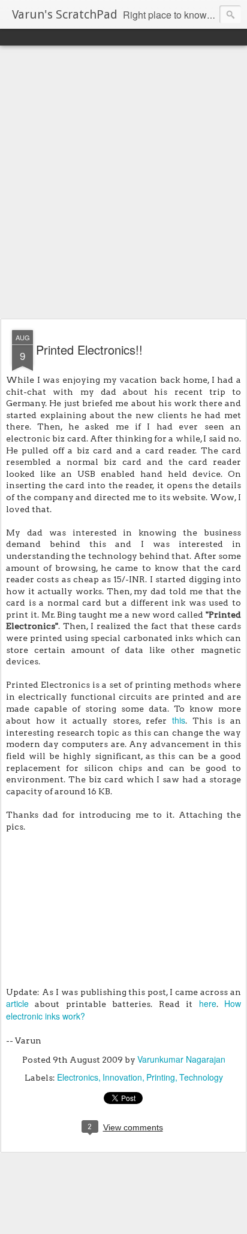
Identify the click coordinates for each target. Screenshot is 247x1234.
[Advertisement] (123, 182)
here (207, 1003)
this (178, 720)
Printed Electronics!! (89, 349)
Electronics (77, 1077)
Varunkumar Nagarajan (181, 1059)
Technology (201, 1077)
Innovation (122, 1077)
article (17, 1003)
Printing (160, 1077)
